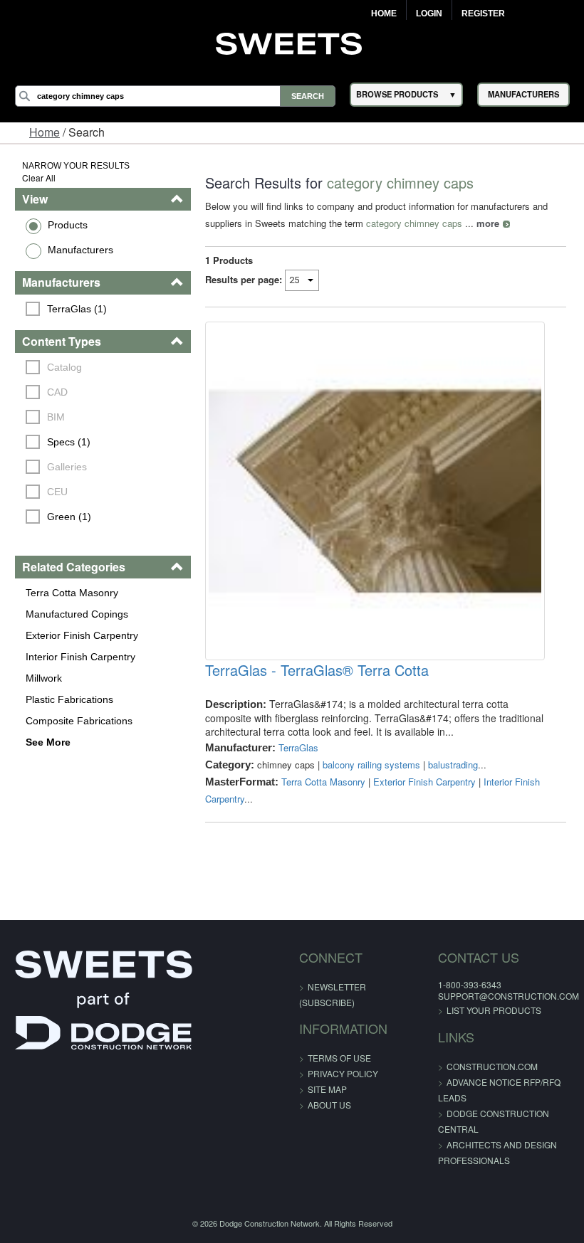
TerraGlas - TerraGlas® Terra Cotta (317, 670)
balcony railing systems (371, 764)
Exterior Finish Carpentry (82, 635)
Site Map (327, 1089)
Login (429, 13)
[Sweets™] (292, 42)
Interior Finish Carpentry (80, 656)
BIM (56, 417)
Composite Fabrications (79, 720)
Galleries (67, 466)
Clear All (39, 177)
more (487, 223)
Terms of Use (339, 1058)
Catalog (64, 367)
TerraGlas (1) (77, 308)
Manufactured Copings (77, 614)
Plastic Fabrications (69, 699)
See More (48, 742)
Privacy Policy (343, 1073)
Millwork (44, 678)
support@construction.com (508, 996)
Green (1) (69, 516)
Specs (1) (68, 442)
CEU (57, 491)
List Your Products (494, 1010)
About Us (329, 1105)
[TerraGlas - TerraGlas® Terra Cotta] (374, 491)
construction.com (492, 1066)
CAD (57, 392)
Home (384, 13)
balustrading (453, 764)
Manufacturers (80, 249)
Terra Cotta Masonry (72, 592)
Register (483, 13)
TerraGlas (298, 747)
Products (68, 225)
